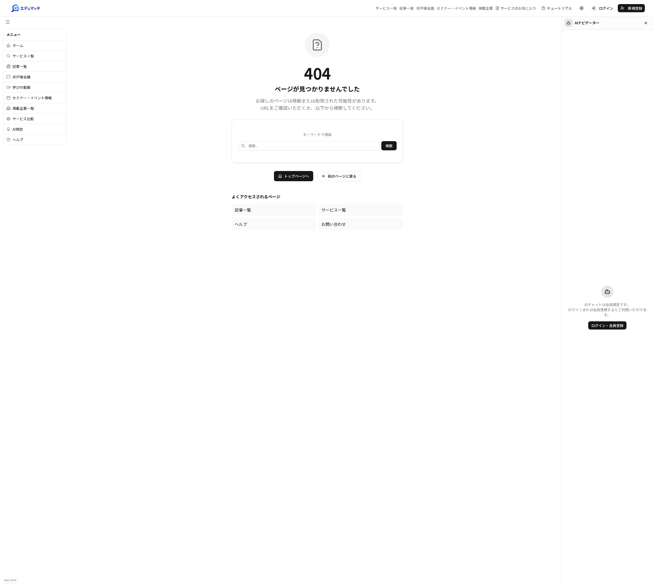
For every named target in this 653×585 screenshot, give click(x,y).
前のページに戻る (342, 176)
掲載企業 (486, 8)
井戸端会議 (425, 8)
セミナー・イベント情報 (456, 8)
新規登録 (635, 8)
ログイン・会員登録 (607, 325)
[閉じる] (646, 23)
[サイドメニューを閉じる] (7, 22)
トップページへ (296, 176)
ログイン (606, 8)
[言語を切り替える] (581, 8)
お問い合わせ (333, 224)
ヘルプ (241, 224)
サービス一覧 (386, 8)
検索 (389, 145)
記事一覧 (406, 8)
